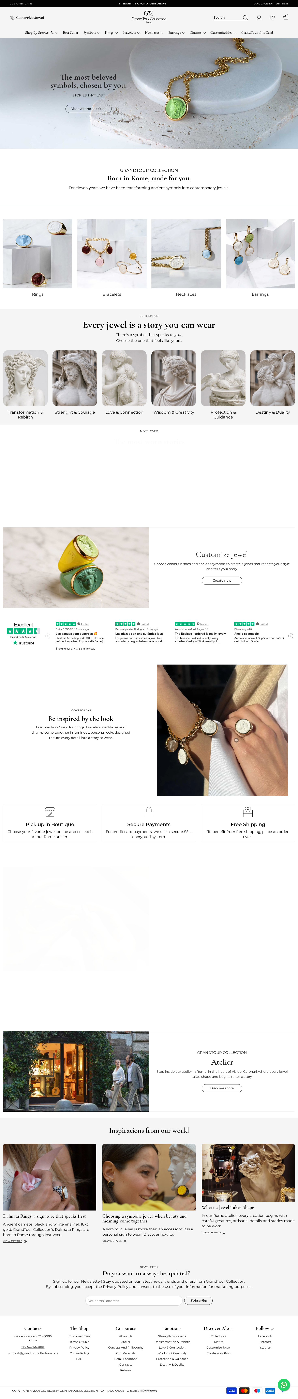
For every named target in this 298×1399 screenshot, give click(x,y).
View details (12, 1241)
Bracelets (112, 294)
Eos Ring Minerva (190, 521)
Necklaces (186, 294)
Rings (38, 294)
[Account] (259, 17)
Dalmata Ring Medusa (26, 521)
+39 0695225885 (32, 1347)
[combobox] (227, 18)
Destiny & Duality (272, 412)
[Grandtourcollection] (37, 253)
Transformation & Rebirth (25, 415)
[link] (222, 730)
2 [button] (150, 1027)
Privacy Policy (115, 1286)
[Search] (231, 18)
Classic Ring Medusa (81, 521)
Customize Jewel (30, 18)
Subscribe (198, 1301)
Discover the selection (89, 109)
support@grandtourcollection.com (33, 1353)
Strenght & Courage (75, 412)
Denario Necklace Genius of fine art (245, 520)
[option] (25, 384)
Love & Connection (124, 412)
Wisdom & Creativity (173, 412)
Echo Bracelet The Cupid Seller (136, 521)
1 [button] (147, 1027)
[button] (34, 1015)
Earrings (260, 294)
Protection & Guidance (223, 415)
